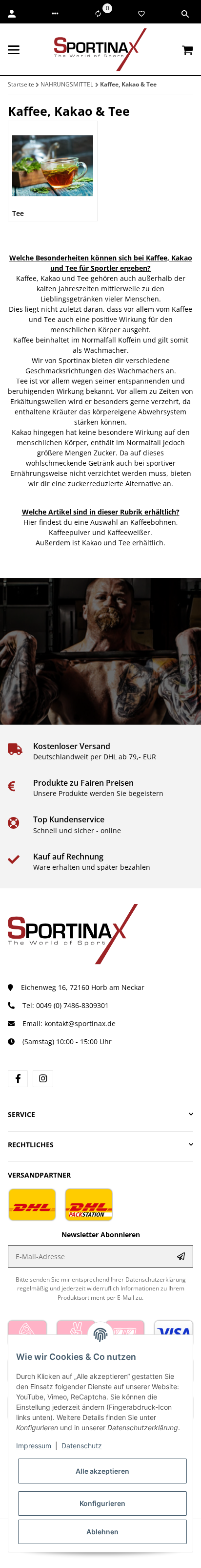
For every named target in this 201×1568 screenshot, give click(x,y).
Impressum (33, 1445)
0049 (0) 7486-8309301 (72, 1005)
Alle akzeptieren (102, 1471)
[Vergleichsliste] (98, 13)
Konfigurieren (102, 1503)
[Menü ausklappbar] (14, 50)
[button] (55, 13)
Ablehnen (102, 1531)
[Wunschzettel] (141, 13)
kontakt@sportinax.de (80, 1023)
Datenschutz (81, 1445)
